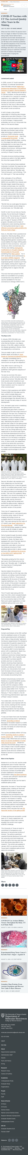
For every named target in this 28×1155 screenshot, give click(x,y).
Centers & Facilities (6, 1073)
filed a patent (15, 254)
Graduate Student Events (8, 1118)
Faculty (3, 1094)
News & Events (5, 1101)
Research (4, 13)
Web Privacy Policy (17, 1149)
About (3, 1049)
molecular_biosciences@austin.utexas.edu (13, 1032)
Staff (2, 1097)
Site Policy (17, 1148)
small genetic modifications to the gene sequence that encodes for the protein (12, 250)
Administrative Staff (6, 1055)
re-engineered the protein (9, 138)
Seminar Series (5, 1110)
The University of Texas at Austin (11, 1146)
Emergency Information (7, 1148)
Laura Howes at (14, 355)
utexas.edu (4, 1)
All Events (4, 1107)
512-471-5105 (5, 1036)
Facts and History (6, 1060)
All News (3, 1104)
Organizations (5, 1086)
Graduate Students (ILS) (8, 1128)
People (3, 1091)
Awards (3, 1058)
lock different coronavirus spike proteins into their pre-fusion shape (14, 228)
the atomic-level (13, 136)
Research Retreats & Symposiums (10, 1115)
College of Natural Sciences (14, 1)
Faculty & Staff (5, 1131)
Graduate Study (5, 1084)
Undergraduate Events (7, 1121)
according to (13, 721)
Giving (3, 1063)
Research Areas (5, 1071)
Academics (4, 1078)
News (5, 9)
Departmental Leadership (8, 1052)
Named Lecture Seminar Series (10, 1112)
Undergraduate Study (7, 1081)
